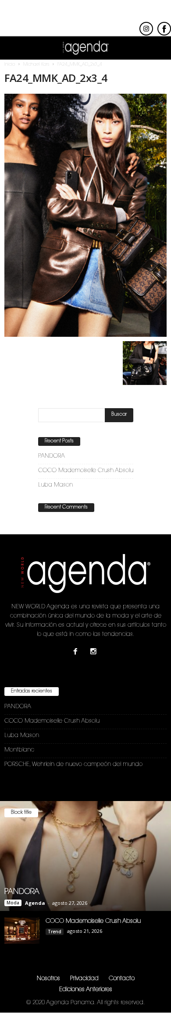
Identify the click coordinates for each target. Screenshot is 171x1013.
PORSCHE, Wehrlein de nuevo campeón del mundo (73, 764)
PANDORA (51, 456)
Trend (54, 931)
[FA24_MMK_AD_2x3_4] (85, 215)
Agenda (35, 903)
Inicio (9, 65)
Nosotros (48, 978)
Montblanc (19, 750)
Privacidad (84, 978)
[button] (157, 48)
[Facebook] (77, 653)
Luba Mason (55, 485)
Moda (13, 903)
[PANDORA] (85, 856)
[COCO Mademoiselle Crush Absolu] (21, 931)
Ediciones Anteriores (85, 989)
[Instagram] (94, 653)
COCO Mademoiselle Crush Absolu (85, 470)
